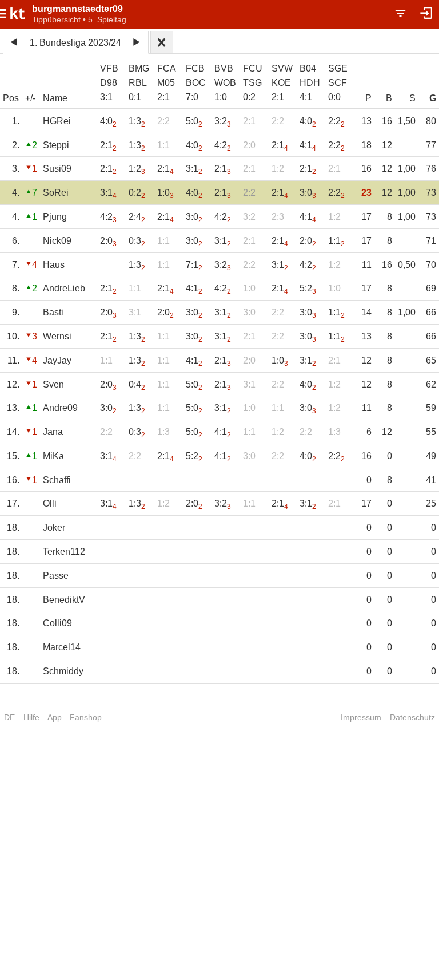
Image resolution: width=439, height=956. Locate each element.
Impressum (361, 717)
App (54, 717)
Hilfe (31, 717)
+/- (30, 98)
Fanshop (86, 717)
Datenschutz (412, 717)
